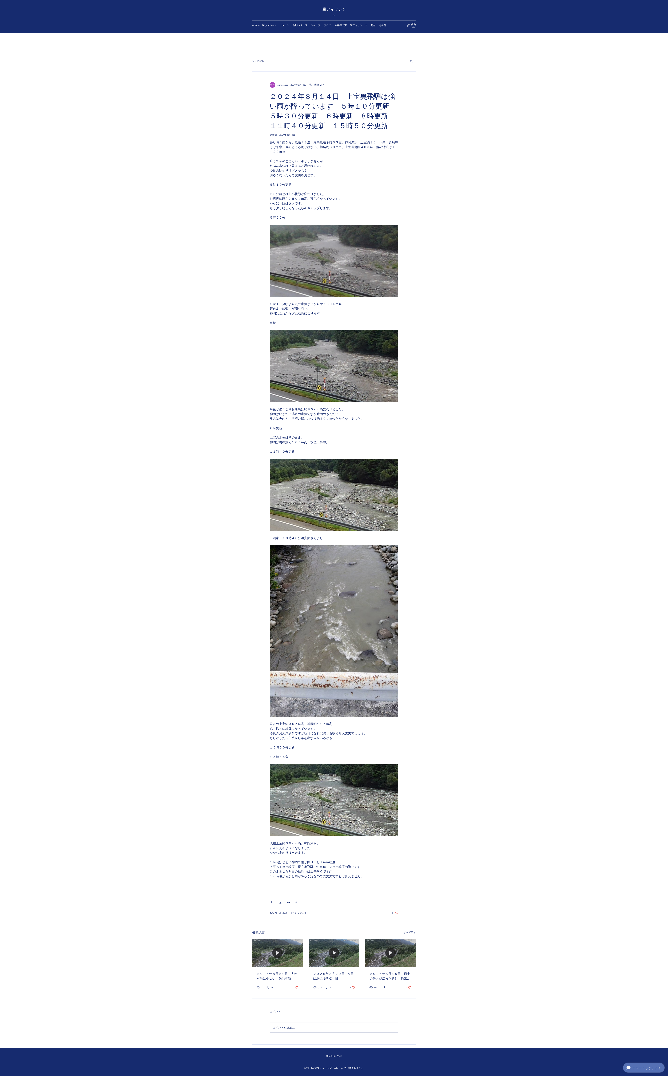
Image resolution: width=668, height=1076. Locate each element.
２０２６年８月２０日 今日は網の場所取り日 (333, 975)
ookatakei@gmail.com (264, 25)
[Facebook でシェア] (271, 902)
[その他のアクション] (396, 85)
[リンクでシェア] (297, 902)
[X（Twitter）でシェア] (279, 902)
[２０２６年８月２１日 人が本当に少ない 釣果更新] (277, 953)
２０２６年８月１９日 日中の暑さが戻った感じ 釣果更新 (389, 976)
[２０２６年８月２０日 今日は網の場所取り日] (334, 953)
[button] (413, 25)
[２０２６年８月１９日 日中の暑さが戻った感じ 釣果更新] (390, 953)
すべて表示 (410, 932)
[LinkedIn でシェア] (288, 902)
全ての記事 (258, 60)
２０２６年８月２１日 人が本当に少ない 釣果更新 (277, 975)
